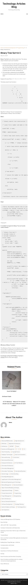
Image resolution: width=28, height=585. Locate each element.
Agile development (19, 440)
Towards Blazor (4, 535)
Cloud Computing (6, 451)
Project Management (7, 496)
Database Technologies (7, 454)
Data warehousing (6, 457)
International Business (20, 471)
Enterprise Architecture (7, 462)
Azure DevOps (4, 522)
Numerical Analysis (18, 485)
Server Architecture (6, 498)
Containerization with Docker (7, 545)
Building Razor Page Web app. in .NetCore (10, 542)
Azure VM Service (5, 563)
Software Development (10, 47)
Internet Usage (5, 474)
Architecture (4, 446)
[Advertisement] (14, 30)
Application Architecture (14, 443)
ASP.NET (12, 446)
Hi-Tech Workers (19, 462)
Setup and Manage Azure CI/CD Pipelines (10, 519)
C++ (24, 449)
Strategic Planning (19, 504)
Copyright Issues (16, 451)
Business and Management (8, 449)
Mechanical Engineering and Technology (11, 482)
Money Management (6, 485)
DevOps (2, 553)
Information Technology (7, 471)
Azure (17, 446)
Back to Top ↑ (14, 583)
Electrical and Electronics (7, 460)
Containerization (4, 548)
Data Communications (20, 454)
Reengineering (17, 496)
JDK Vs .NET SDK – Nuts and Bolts (8, 525)
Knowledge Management (7, 476)
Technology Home (21, 507)
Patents (16, 490)
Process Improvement (7, 493)
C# (20, 449)
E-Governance (15, 457)
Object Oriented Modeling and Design (10, 487)
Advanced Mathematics (7, 440)
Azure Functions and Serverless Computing (11, 556)
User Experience (5, 509)
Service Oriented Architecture (9, 501)
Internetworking (14, 474)
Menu (2, 14)
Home (2, 47)
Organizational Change (7, 490)
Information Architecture (7, 465)
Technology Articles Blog (14, 5)
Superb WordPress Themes (14, 581)
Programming (20, 47)
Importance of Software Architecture (9, 550)
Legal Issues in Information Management (11, 479)
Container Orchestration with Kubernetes (10, 527)
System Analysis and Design (8, 507)
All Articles (4, 443)
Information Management (8, 468)
